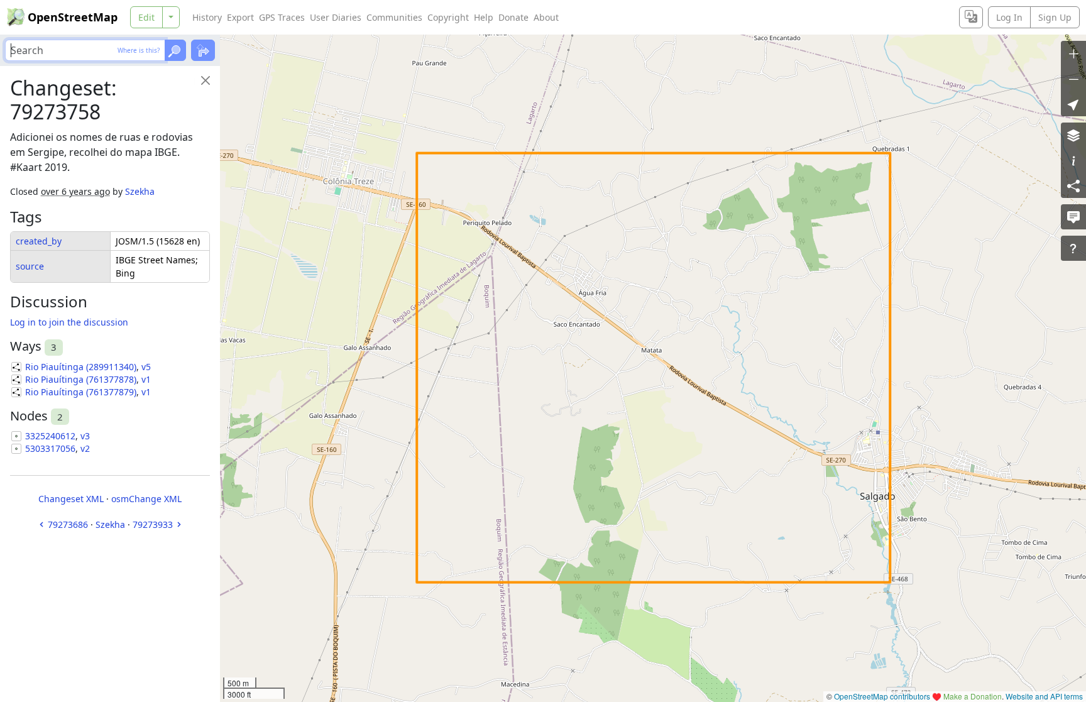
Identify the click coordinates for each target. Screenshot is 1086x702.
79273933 (153, 524)
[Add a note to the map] (1073, 216)
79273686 (68, 524)
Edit (146, 17)
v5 (146, 367)
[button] (1073, 103)
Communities (394, 17)
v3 (85, 436)
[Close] (205, 80)
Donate (513, 17)
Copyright (448, 17)
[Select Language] (971, 17)
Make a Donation (972, 696)
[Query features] (1073, 248)
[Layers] (1073, 135)
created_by (39, 241)
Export (240, 17)
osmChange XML (146, 499)
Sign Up (1055, 17)
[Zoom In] (1073, 53)
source (30, 266)
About (546, 17)
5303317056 (50, 448)
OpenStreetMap (73, 17)
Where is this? (139, 50)
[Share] (1073, 185)
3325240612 (50, 436)
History (207, 17)
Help (483, 17)
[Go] (175, 50)
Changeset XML (71, 499)
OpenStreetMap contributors (882, 696)
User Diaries (335, 17)
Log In (1009, 17)
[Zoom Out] (1073, 78)
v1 (146, 379)
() (80, 367)
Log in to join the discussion (69, 322)
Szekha (140, 191)
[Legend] (1073, 160)
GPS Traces (282, 17)
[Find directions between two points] (203, 50)
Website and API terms (1044, 696)
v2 (85, 448)
